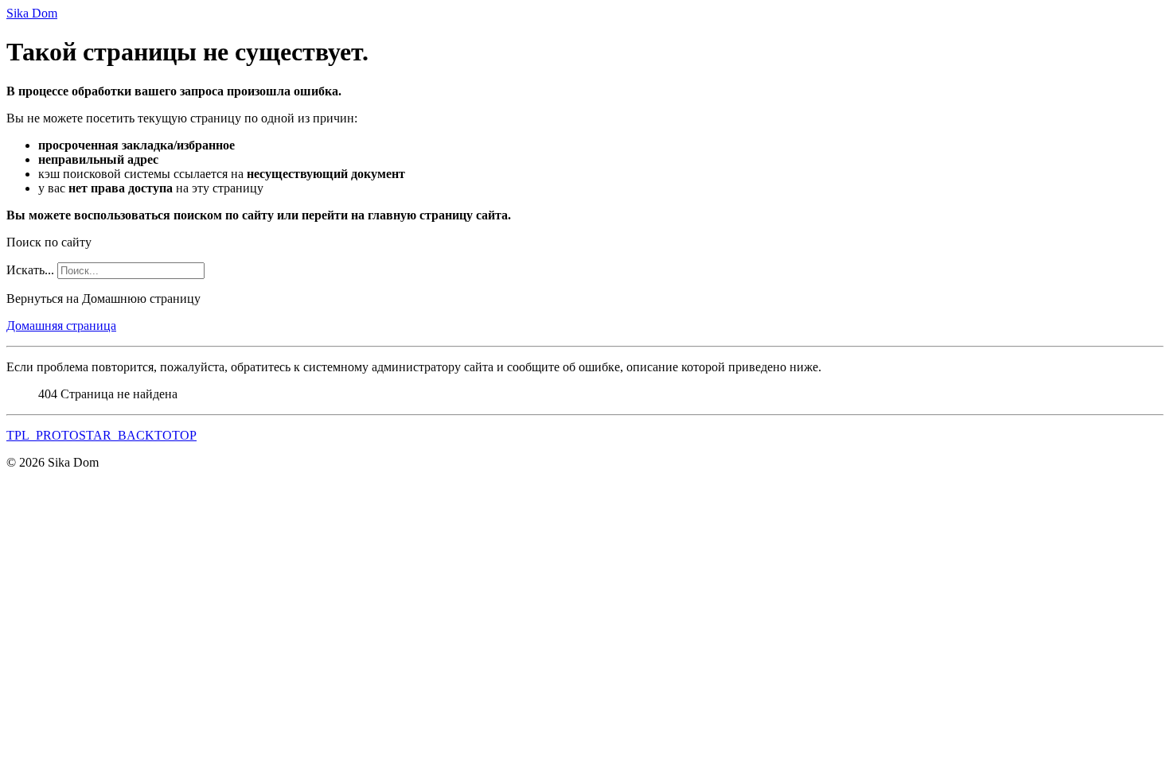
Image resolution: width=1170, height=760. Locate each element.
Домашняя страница (61, 325)
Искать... (30, 270)
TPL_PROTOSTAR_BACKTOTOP (101, 435)
